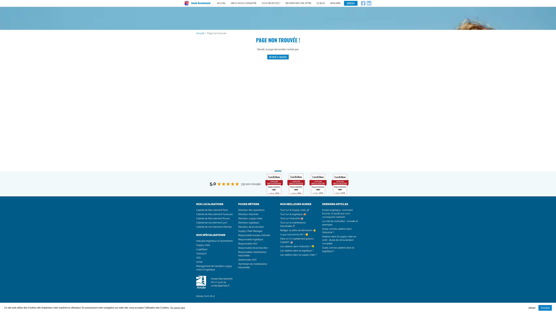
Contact (351, 3)
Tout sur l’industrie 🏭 (291, 218)
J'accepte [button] (545, 308)
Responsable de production (253, 247)
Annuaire (335, 3)
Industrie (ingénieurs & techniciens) (214, 241)
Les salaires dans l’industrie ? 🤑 (297, 246)
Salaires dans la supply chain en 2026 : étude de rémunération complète (339, 240)
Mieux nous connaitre (243, 3)
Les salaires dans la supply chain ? (298, 254)
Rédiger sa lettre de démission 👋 (298, 230)
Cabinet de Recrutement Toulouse (214, 214)
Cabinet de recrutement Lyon (211, 222)
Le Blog (321, 3)
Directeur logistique (248, 222)
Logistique (201, 249)
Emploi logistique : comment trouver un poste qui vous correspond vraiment (337, 213)
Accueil (221, 3)
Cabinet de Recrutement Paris (212, 210)
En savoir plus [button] (177, 307)
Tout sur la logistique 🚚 (293, 214)
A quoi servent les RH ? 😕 (294, 234)
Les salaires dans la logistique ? (297, 250)
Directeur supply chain (250, 218)
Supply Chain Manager (250, 231)
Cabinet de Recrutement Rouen (213, 218)
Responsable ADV (247, 243)
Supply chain (203, 245)
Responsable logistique (250, 239)
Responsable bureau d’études (254, 235)
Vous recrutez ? (271, 3)
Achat (199, 262)
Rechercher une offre (298, 3)
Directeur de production (251, 226)
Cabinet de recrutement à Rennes (214, 226)
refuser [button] (531, 308)
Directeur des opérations (251, 210)
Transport (201, 253)
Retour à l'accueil (278, 57)
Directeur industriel (248, 214)
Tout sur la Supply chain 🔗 (294, 210)
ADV (198, 257)
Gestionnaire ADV (247, 259)
